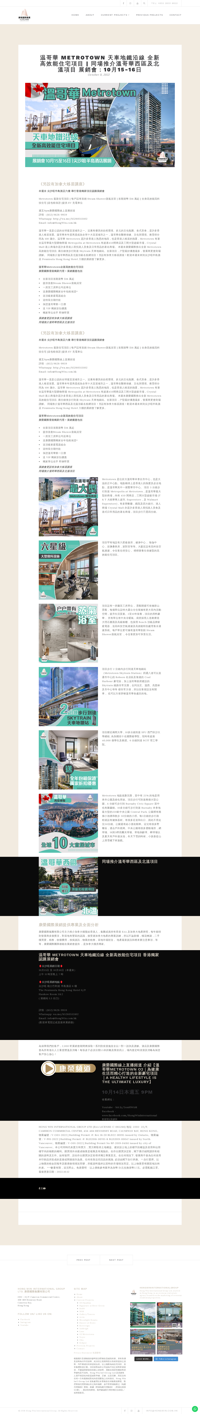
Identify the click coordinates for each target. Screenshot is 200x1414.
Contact (176, 15)
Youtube (24, 1325)
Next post (116, 1260)
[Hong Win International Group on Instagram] (42, 1188)
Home (75, 15)
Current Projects (114, 15)
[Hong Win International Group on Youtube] (44, 1188)
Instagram (25, 1322)
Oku (81, 1340)
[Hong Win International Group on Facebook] (40, 1188)
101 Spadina (85, 1303)
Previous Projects (149, 15)
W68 (81, 1311)
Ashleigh (84, 1328)
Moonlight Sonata (88, 1320)
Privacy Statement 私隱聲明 (87, 1353)
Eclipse (83, 1343)
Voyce (82, 1337)
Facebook (25, 1319)
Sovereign (84, 1325)
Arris (82, 1317)
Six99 (82, 1308)
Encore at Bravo (87, 1323)
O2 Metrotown (86, 1334)
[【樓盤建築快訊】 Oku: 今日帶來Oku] (143, 1315)
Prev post (83, 1260)
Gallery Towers (87, 1314)
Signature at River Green (91, 1305)
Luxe (81, 1331)
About (90, 15)
